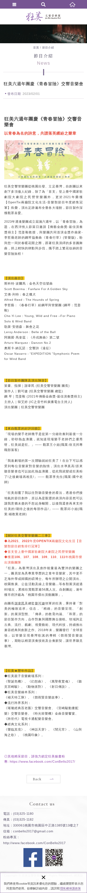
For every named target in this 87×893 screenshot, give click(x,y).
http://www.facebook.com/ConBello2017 (34, 843)
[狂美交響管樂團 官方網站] (43, 16)
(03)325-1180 (23, 813)
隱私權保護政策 (70, 888)
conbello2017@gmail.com (33, 831)
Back (37, 779)
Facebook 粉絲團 (32, 857)
